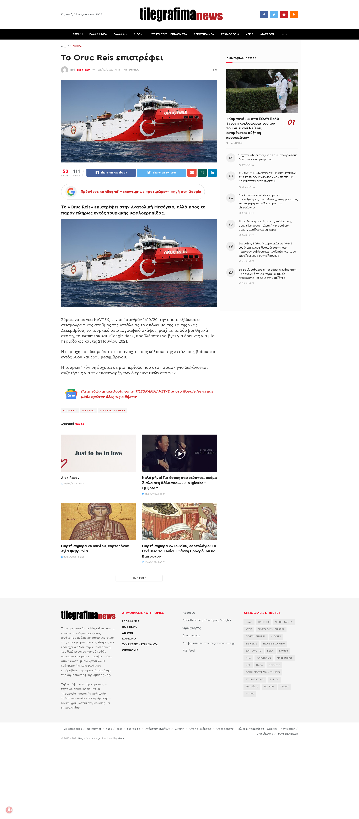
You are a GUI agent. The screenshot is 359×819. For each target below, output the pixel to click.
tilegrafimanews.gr (89, 738)
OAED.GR (263, 622)
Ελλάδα (283, 651)
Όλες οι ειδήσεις (200, 728)
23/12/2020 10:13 (109, 69)
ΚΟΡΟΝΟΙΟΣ (264, 658)
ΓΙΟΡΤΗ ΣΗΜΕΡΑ (256, 636)
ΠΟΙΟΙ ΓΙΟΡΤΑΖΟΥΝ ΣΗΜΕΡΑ (263, 672)
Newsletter (94, 728)
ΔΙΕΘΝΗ (139, 34)
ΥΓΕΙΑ (249, 34)
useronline (133, 728)
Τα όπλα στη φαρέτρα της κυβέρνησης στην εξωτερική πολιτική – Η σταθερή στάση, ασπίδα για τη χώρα (265, 225)
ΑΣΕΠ (249, 629)
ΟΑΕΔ (259, 665)
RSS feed (189, 650)
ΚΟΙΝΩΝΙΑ (129, 638)
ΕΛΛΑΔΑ (119, 34)
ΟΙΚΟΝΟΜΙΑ (130, 650)
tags (109, 728)
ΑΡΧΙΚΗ (78, 34)
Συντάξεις (252, 686)
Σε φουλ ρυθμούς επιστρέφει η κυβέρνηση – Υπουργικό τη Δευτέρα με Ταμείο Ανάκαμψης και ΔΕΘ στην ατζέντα (267, 273)
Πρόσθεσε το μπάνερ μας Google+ (207, 620)
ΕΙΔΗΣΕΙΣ (88, 410)
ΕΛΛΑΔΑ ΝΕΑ (98, 34)
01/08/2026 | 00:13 (154, 494)
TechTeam (83, 69)
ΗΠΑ (248, 658)
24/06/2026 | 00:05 (155, 562)
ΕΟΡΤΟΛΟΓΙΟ (254, 651)
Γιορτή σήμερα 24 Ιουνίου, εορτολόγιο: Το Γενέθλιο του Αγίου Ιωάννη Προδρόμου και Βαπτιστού (179, 551)
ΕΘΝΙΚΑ (77, 46)
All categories (73, 728)
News (249, 622)
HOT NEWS (129, 627)
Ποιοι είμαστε (264, 733)
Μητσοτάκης (285, 658)
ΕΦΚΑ (270, 651)
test (119, 728)
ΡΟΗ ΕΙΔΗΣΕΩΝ (288, 733)
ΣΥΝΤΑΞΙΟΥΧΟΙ (255, 679)
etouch (122, 738)
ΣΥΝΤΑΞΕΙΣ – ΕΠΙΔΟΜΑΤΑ (169, 34)
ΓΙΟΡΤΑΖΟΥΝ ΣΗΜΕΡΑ (271, 629)
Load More (139, 578)
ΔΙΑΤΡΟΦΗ (267, 34)
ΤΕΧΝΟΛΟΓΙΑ (230, 34)
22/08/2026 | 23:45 (73, 483)
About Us (189, 612)
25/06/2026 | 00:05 (73, 557)
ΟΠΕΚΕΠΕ (274, 665)
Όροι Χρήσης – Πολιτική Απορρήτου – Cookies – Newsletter (255, 728)
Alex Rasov (70, 478)
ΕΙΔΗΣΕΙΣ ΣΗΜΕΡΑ (112, 410)
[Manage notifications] (9, 810)
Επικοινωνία (191, 635)
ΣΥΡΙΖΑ (274, 679)
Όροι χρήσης (192, 628)
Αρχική (65, 46)
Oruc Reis (70, 410)
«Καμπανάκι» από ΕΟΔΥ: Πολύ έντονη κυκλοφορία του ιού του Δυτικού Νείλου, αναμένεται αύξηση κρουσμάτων (252, 128)
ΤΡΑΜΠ (284, 686)
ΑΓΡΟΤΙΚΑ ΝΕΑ (204, 34)
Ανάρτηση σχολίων (157, 728)
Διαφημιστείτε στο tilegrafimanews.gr (209, 643)
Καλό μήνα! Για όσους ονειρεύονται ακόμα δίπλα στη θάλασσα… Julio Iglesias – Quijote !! (179, 483)
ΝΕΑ (248, 665)
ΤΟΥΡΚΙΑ (269, 686)
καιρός (250, 694)
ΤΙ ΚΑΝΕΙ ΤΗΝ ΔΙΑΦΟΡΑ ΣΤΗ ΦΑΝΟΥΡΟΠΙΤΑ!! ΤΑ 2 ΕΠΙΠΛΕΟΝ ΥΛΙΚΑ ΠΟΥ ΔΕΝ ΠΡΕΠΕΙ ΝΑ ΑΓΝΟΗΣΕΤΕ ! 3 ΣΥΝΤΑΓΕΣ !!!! (267, 177)
